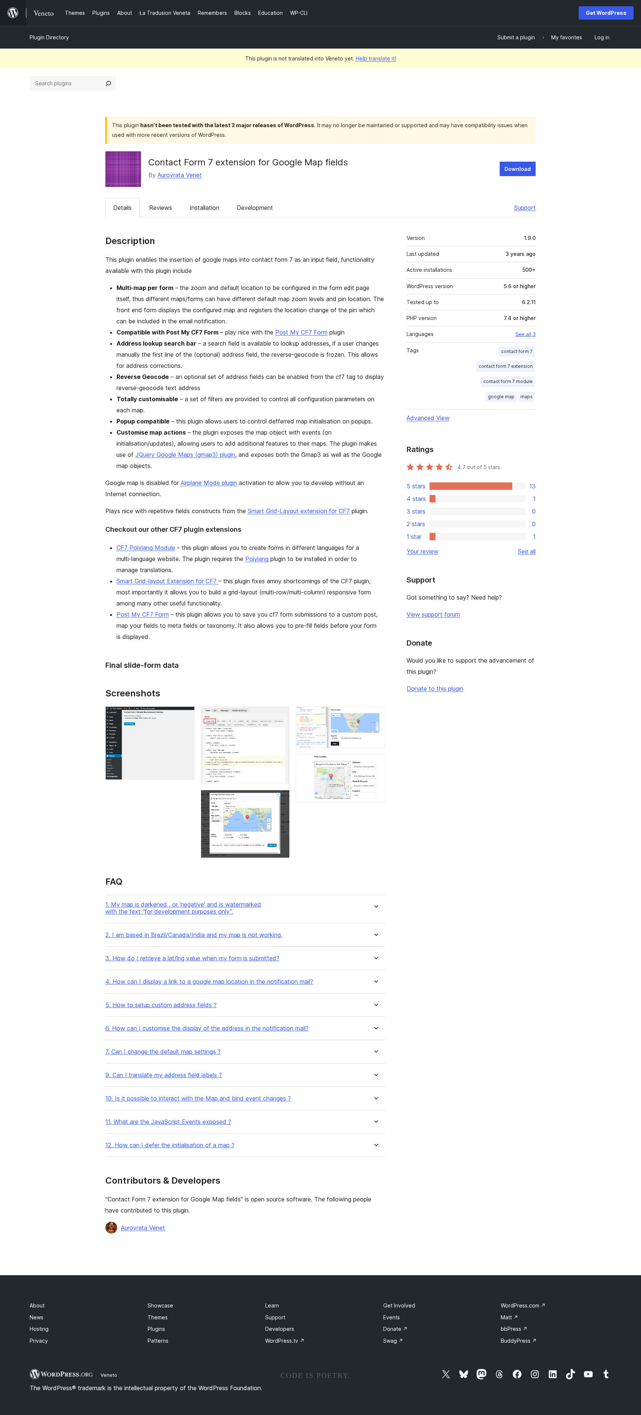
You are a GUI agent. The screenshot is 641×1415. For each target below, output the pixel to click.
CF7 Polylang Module (145, 547)
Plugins (156, 1329)
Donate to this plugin (435, 688)
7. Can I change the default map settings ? (163, 1051)
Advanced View (428, 418)
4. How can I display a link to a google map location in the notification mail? (209, 981)
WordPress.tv (285, 1341)
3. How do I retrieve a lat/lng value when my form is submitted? (192, 958)
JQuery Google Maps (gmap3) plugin (185, 454)
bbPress (514, 1329)
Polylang (257, 559)
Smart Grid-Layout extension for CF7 (299, 511)
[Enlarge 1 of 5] (184, 716)
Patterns (158, 1341)
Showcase (160, 1305)
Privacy (39, 1341)
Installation (204, 207)
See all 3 (525, 334)
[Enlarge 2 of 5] (279, 716)
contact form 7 (517, 351)
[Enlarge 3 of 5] (279, 800)
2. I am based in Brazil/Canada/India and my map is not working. (193, 935)
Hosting (39, 1329)
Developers (279, 1329)
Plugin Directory (49, 37)
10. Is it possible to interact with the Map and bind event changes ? (198, 1098)
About (37, 1305)
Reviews (160, 207)
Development (255, 207)
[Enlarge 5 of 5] (375, 764)
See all (527, 551)
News (36, 1317)
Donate (395, 1329)
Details (122, 207)
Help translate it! (376, 58)
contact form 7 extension (506, 366)
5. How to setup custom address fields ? (161, 1005)
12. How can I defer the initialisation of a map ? (169, 1145)
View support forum (433, 614)
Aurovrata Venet (180, 175)
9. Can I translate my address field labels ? (163, 1075)
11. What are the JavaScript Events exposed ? (168, 1121)
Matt (509, 1317)
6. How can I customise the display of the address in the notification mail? (207, 1028)
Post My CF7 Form (301, 332)
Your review (422, 551)
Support (525, 207)
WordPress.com (523, 1305)
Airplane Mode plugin (209, 482)
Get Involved (399, 1305)
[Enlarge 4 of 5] (375, 716)
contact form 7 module (508, 381)
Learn (272, 1305)
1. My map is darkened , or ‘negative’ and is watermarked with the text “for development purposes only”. (183, 908)
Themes (158, 1317)
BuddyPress (519, 1341)
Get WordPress (606, 13)
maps (526, 396)
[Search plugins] (108, 83)
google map (501, 396)
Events (391, 1317)
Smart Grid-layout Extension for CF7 (167, 581)
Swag (393, 1341)
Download (517, 169)
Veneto (109, 1375)
